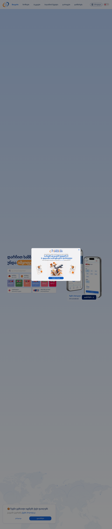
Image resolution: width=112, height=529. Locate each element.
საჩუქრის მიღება (56, 278)
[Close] (79, 249)
